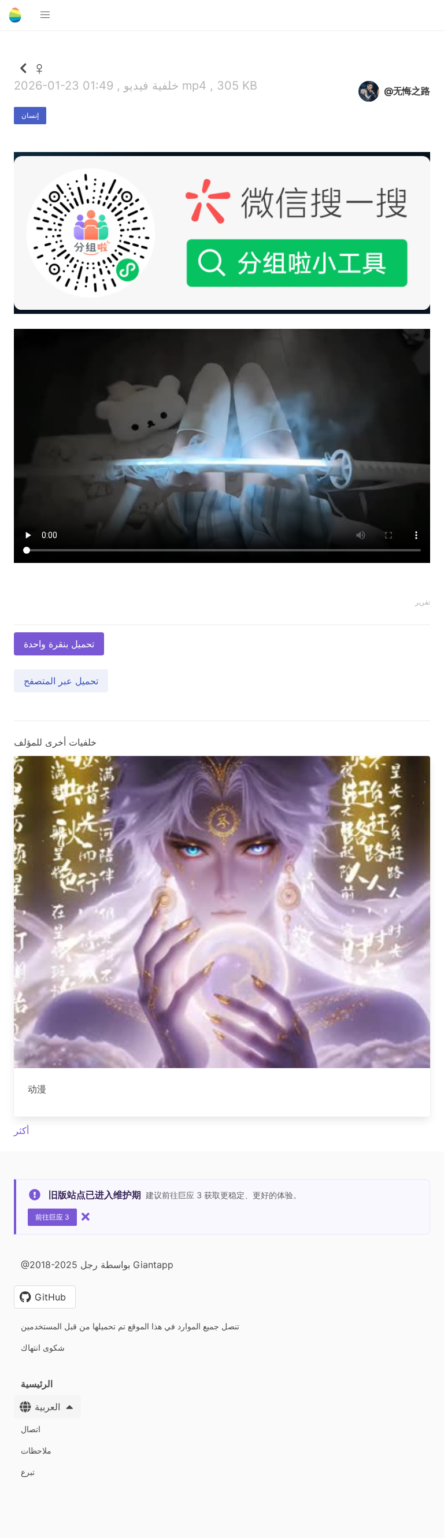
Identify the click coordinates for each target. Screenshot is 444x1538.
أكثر (21, 1130)
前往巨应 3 (52, 1217)
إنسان (30, 115)
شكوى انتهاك (43, 1347)
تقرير (422, 602)
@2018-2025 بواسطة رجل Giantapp (97, 1264)
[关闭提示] (86, 1217)
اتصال (30, 1429)
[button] (45, 15)
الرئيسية (37, 1383)
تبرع (28, 1472)
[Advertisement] (222, 398)
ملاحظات (36, 1450)
